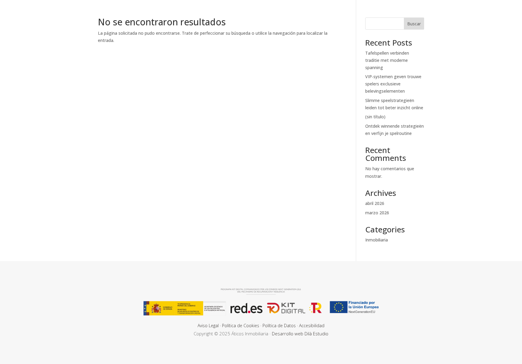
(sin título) (375, 117)
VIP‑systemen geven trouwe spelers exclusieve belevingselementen (393, 84)
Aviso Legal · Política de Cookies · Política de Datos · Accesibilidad (261, 325)
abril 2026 (374, 203)
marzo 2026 (377, 213)
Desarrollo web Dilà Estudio (300, 333)
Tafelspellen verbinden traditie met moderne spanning (387, 60)
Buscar (414, 24)
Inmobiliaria (376, 240)
